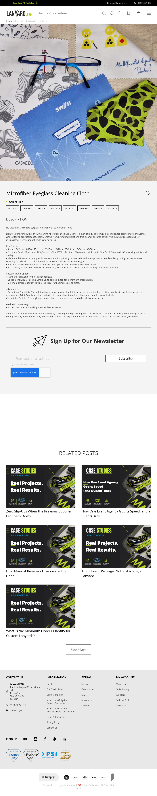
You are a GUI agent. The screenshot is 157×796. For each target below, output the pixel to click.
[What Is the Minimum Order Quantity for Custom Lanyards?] (40, 626)
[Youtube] (25, 739)
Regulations (29, 364)
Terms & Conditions (56, 716)
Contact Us (52, 727)
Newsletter (121, 705)
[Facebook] (45, 739)
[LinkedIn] (64, 739)
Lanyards (10, 21)
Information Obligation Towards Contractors (57, 702)
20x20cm (83, 208)
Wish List (120, 694)
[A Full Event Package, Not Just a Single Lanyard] (116, 567)
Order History (122, 689)
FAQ (83, 694)
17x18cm (55, 208)
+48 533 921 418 (144, 3)
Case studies (87, 689)
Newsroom (86, 700)
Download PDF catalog (23, 3)
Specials (85, 684)
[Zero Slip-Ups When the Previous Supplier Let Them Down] (40, 507)
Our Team (51, 684)
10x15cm (12, 208)
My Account (121, 684)
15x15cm (26, 208)
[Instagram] (35, 739)
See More (78, 649)
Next (152, 103)
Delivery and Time (55, 694)
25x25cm (98, 208)
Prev (5, 103)
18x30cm (69, 208)
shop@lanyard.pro (118, 3)
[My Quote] (129, 13)
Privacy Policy (53, 722)
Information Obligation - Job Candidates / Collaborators (61, 710)
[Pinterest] (54, 739)
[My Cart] (139, 13)
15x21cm (41, 208)
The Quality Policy (55, 689)
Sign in (119, 13)
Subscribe (126, 358)
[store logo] (19, 13)
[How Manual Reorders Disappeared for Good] (40, 567)
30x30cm (112, 208)
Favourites (112, 13)
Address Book (122, 700)
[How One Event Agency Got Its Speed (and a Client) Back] (116, 507)
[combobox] (68, 13)
